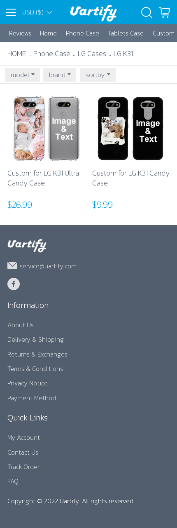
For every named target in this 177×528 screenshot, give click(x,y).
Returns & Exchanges (37, 354)
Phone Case (82, 33)
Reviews (20, 33)
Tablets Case (126, 33)
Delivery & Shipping (35, 339)
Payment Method (31, 398)
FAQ (13, 481)
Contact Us (22, 452)
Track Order (23, 467)
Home (48, 33)
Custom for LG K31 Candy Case (131, 178)
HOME (16, 53)
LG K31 (123, 53)
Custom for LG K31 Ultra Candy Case (43, 178)
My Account (23, 437)
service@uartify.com (48, 265)
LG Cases (92, 53)
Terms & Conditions (35, 368)
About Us (20, 325)
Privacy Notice (27, 383)
